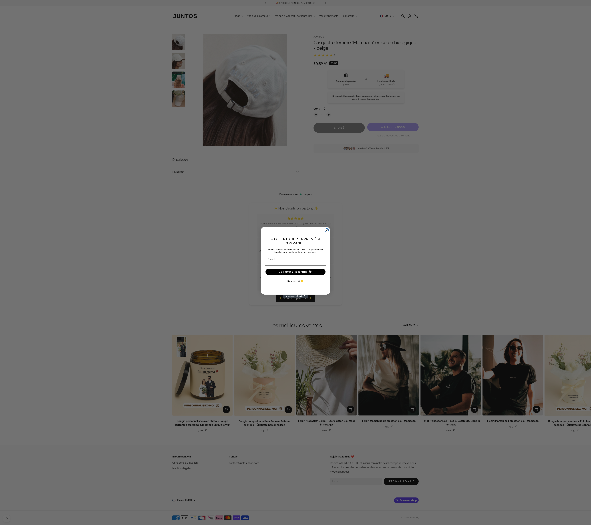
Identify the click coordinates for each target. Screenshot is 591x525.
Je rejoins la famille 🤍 (295, 271)
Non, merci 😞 (295, 281)
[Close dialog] (327, 230)
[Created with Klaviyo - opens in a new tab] (295, 296)
